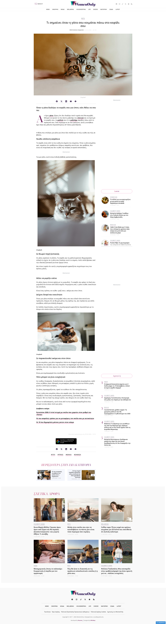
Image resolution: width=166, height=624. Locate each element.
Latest (116, 191)
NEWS (48, 9)
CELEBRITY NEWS (115, 211)
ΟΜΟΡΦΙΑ (55, 9)
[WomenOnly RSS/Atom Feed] (131, 4)
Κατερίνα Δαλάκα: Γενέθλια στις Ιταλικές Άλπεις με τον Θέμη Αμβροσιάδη (119, 215)
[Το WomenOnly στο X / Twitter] (125, 4)
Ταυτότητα (47, 612)
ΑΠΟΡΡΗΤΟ (161, 622)
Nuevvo (80, 620)
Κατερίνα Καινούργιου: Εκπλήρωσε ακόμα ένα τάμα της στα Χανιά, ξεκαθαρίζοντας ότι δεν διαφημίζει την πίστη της (117, 442)
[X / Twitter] (61, 101)
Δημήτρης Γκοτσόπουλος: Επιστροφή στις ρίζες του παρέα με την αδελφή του (117, 399)
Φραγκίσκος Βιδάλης (77, 30)
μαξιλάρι (73, 120)
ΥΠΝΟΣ (60, 455)
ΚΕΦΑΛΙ (69, 455)
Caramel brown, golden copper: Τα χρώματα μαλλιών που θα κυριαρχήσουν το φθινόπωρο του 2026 (117, 412)
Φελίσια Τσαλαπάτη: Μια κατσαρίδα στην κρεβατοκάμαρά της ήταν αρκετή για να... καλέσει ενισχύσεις (116, 571)
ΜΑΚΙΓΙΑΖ (113, 224)
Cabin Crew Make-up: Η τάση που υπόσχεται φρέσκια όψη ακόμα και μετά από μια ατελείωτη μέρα (119, 230)
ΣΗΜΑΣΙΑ (78, 455)
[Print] (75, 101)
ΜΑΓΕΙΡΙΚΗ (103, 9)
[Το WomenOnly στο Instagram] (118, 4)
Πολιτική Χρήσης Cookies (98, 612)
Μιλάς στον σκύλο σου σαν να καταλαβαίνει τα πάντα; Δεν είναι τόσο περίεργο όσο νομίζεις (80, 529)
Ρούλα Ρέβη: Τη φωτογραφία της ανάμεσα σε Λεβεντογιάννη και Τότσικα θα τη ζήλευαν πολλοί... (120, 245)
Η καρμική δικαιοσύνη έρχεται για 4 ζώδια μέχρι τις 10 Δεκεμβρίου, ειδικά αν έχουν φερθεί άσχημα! (117, 386)
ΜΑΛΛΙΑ (106, 407)
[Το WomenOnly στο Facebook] (115, 4)
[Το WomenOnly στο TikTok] (122, 4)
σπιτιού (80, 118)
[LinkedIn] (66, 101)
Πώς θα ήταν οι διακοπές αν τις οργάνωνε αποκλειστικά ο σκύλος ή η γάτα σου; (82, 571)
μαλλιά (60, 120)
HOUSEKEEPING (81, 9)
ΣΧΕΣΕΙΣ (95, 9)
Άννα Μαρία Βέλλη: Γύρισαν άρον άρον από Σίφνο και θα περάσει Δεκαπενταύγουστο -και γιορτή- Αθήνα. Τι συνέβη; (47, 530)
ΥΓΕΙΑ (35, 565)
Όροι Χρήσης (56, 612)
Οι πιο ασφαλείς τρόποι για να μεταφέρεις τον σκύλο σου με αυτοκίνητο (65, 418)
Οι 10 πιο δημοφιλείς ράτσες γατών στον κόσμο (55, 422)
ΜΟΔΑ (62, 9)
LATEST (118, 9)
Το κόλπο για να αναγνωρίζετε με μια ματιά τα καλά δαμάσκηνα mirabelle (120, 201)
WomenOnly (83, 593)
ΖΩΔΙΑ (111, 9)
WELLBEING (70, 9)
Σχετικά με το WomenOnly (115, 612)
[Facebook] (57, 101)
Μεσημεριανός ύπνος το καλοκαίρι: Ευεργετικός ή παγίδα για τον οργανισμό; (48, 571)
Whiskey (93, 620)
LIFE (89, 9)
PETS (83, 18)
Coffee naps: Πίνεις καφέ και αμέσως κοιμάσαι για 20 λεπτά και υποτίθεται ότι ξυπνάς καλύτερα (116, 529)
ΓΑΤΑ (53, 455)
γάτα (51, 115)
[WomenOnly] (83, 4)
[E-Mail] (71, 101)
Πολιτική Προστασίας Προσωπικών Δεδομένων (75, 612)
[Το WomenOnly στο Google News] (128, 4)
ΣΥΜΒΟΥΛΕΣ (113, 197)
